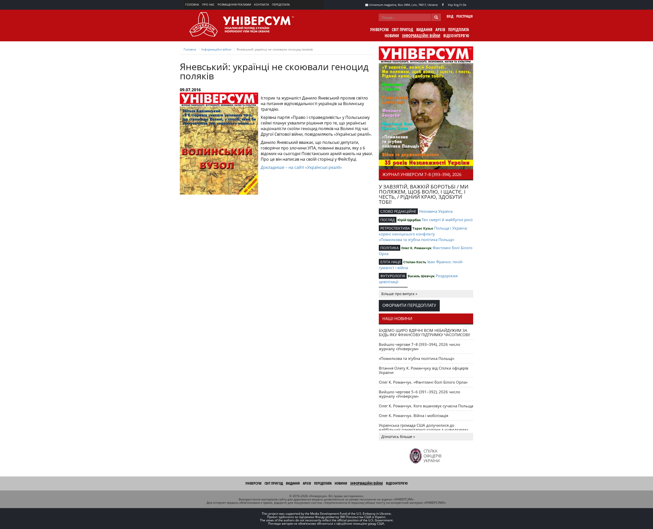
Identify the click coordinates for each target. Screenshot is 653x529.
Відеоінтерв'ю (456, 36)
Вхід (450, 16)
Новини (392, 36)
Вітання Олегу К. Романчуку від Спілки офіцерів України (423, 370)
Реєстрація (464, 16)
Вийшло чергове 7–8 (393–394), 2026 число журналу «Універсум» (419, 346)
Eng (456, 5)
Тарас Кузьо (422, 228)
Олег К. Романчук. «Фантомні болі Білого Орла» (423, 382)
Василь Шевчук (421, 276)
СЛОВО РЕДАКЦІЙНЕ (398, 211)
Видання (424, 29)
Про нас (208, 4)
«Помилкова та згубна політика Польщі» (416, 239)
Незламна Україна (436, 211)
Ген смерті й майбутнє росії (447, 219)
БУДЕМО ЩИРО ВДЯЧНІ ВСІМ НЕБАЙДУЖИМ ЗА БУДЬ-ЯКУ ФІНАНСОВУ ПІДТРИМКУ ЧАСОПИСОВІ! (424, 332)
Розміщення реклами (234, 4)
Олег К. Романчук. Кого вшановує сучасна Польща (426, 405)
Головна (192, 4)
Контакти (261, 4)
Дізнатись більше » (398, 436)
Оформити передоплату (409, 305)
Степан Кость (414, 262)
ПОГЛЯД (387, 219)
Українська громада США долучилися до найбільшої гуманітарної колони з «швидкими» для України (423, 429)
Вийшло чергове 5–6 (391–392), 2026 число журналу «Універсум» (419, 394)
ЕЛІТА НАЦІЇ (390, 261)
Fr (460, 5)
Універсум (379, 29)
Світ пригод (402, 29)
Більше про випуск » (399, 293)
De (464, 5)
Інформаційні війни (421, 36)
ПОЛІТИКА (389, 247)
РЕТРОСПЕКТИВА (395, 228)
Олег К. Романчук (416, 248)
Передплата (281, 4)
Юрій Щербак (409, 220)
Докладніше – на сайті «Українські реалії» (301, 167)
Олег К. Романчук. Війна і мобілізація (413, 415)
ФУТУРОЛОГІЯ (392, 275)
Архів (440, 29)
